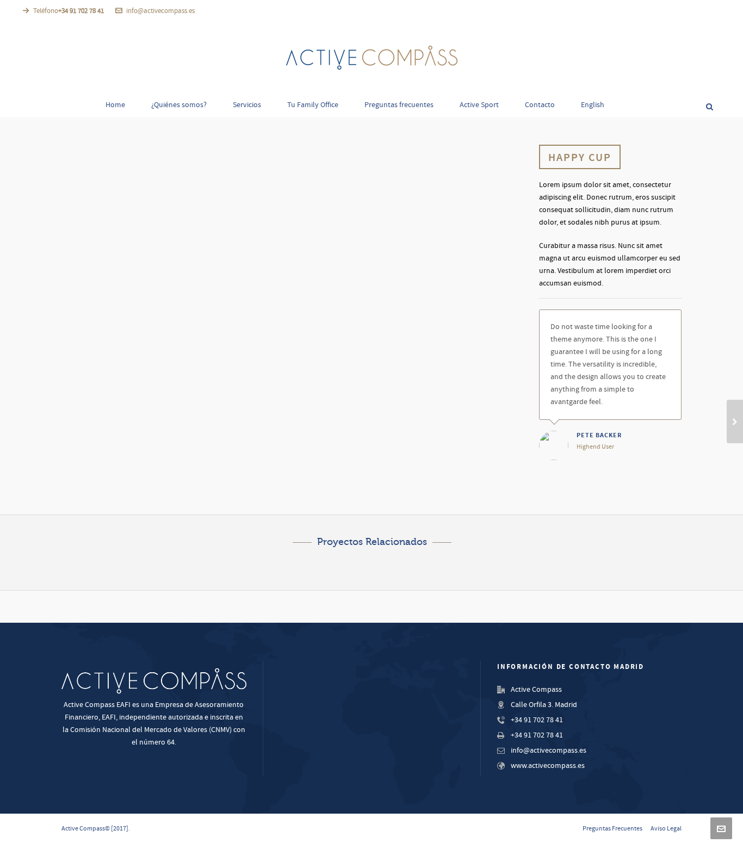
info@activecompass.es (160, 11)
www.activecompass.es (548, 766)
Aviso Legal (666, 829)
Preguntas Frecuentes (612, 829)
